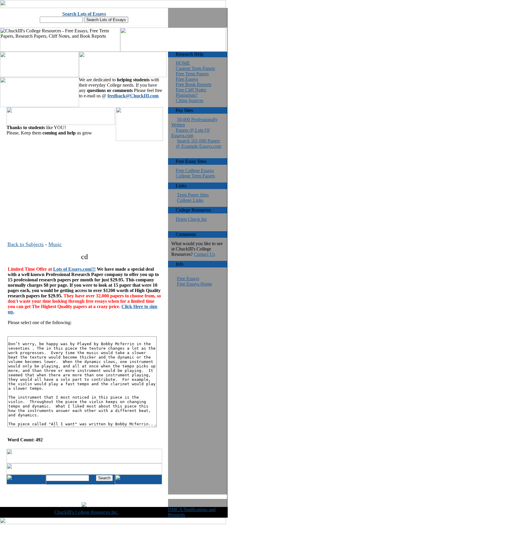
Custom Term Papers (195, 68)
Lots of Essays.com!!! (74, 269)
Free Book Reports (193, 84)
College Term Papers (195, 175)
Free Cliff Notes (191, 89)
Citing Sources (189, 100)
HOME (183, 63)
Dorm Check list (191, 219)
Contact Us (204, 254)
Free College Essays (195, 170)
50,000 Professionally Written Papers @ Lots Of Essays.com (194, 127)
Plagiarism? (186, 95)
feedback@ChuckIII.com (133, 95)
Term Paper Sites (193, 194)
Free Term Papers (192, 73)
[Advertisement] (84, 183)
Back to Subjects (25, 244)
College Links (190, 200)
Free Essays (187, 79)
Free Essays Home (194, 283)
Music (55, 244)
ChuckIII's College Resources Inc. (86, 512)
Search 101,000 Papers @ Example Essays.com (198, 143)
